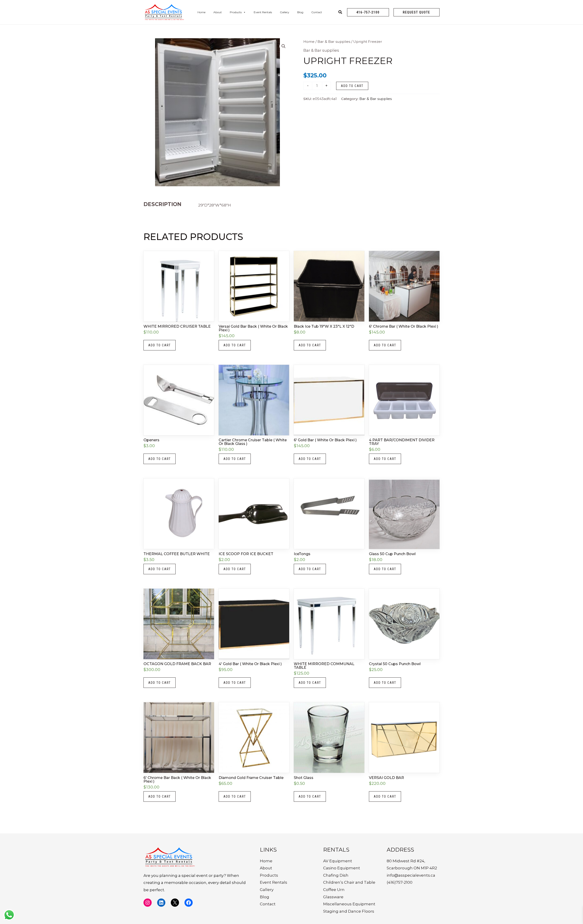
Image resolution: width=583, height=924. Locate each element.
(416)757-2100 (399, 882)
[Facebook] (188, 902)
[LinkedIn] (161, 902)
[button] (368, 12)
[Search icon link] (340, 12)
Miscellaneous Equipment (349, 904)
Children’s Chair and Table (349, 882)
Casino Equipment (341, 868)
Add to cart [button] (159, 345)
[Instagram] (147, 902)
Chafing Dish (335, 875)
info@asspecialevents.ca (411, 875)
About (217, 12)
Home (201, 12)
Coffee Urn (334, 889)
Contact (316, 12)
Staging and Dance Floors (348, 911)
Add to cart (352, 86)
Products (236, 12)
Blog (300, 12)
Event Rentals (263, 12)
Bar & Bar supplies (333, 41)
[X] (175, 902)
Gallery (284, 12)
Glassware (333, 897)
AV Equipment (337, 861)
